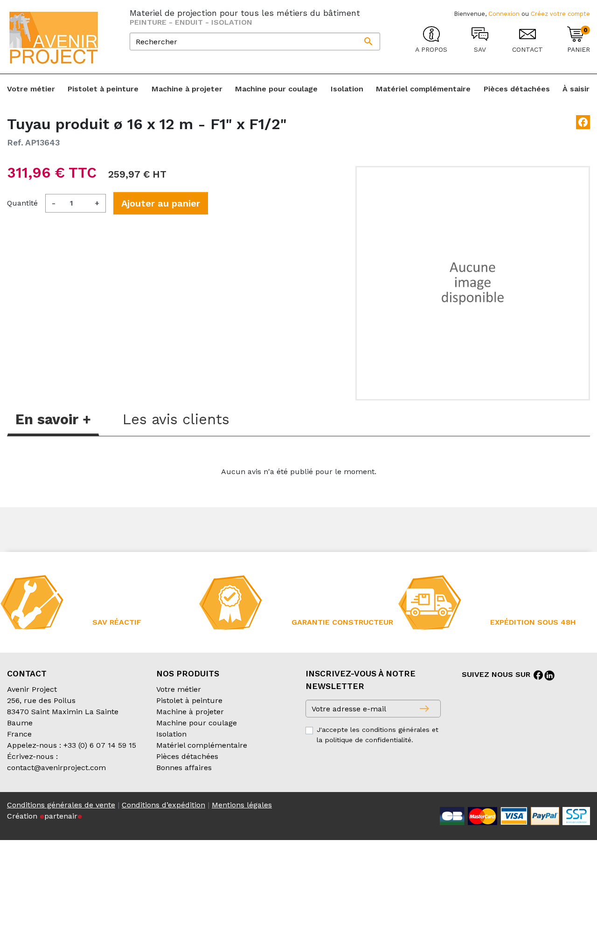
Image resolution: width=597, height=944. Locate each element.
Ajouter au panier (160, 203)
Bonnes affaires (184, 767)
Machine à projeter (190, 711)
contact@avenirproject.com (56, 767)
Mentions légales (242, 804)
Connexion (504, 13)
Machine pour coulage (196, 722)
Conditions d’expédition (163, 804)
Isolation (171, 734)
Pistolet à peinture (189, 700)
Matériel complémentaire (201, 745)
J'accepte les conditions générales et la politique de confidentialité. (377, 735)
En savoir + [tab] (53, 419)
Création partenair (44, 816)
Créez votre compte (560, 13)
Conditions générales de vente (61, 804)
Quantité (22, 203)
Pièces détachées (187, 756)
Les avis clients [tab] (176, 419)
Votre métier (178, 689)
